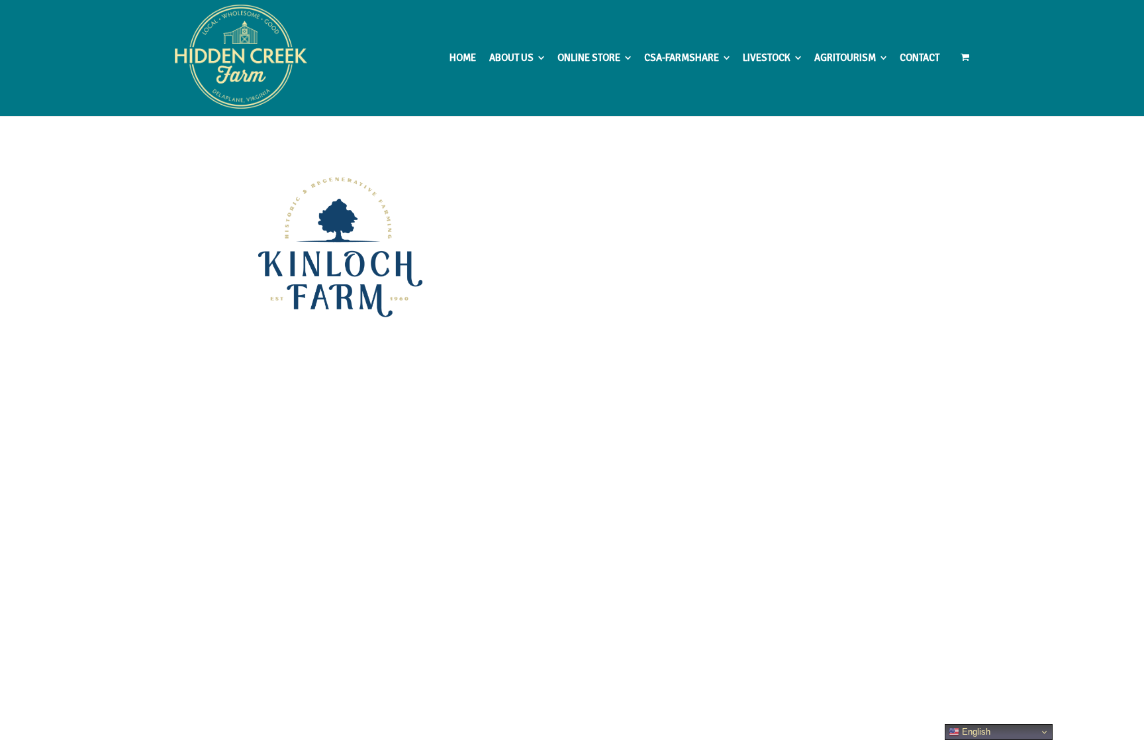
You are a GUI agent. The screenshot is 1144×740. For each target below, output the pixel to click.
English (974, 732)
